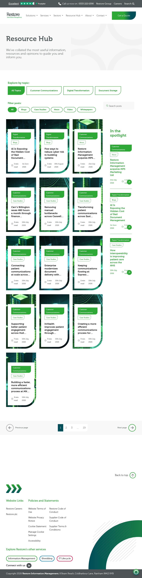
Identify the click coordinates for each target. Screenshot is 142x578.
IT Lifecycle (65, 558)
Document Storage (108, 90)
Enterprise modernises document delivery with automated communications (54, 270)
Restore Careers (14, 508)
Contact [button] (101, 15)
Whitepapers (86, 109)
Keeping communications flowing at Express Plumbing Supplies (87, 270)
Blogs (23, 109)
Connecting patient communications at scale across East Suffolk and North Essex (21, 270)
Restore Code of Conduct (57, 510)
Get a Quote (124, 15)
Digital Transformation (78, 90)
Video (70, 109)
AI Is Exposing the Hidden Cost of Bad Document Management (20, 154)
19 (84, 427)
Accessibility (34, 541)
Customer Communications (44, 90)
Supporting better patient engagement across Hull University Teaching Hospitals (19, 329)
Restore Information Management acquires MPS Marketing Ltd (85, 154)
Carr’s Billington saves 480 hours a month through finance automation (21, 212)
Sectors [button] (57, 15)
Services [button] (44, 15)
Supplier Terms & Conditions (57, 528)
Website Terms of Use (37, 510)
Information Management (21, 558)
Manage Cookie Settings (36, 534)
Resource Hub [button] (73, 15)
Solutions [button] (31, 15)
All (12, 109)
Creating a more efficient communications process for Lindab (87, 329)
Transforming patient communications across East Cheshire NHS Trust (87, 212)
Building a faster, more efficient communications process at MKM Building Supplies (21, 387)
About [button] (88, 15)
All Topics (16, 90)
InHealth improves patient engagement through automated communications (54, 329)
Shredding (47, 558)
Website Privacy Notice (36, 519)
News (56, 109)
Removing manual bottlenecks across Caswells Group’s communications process (54, 212)
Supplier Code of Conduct (57, 519)
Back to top (121, 475)
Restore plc (11, 514)
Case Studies (40, 109)
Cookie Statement (37, 526)
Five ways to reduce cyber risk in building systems (54, 153)
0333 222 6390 (86, 3)
